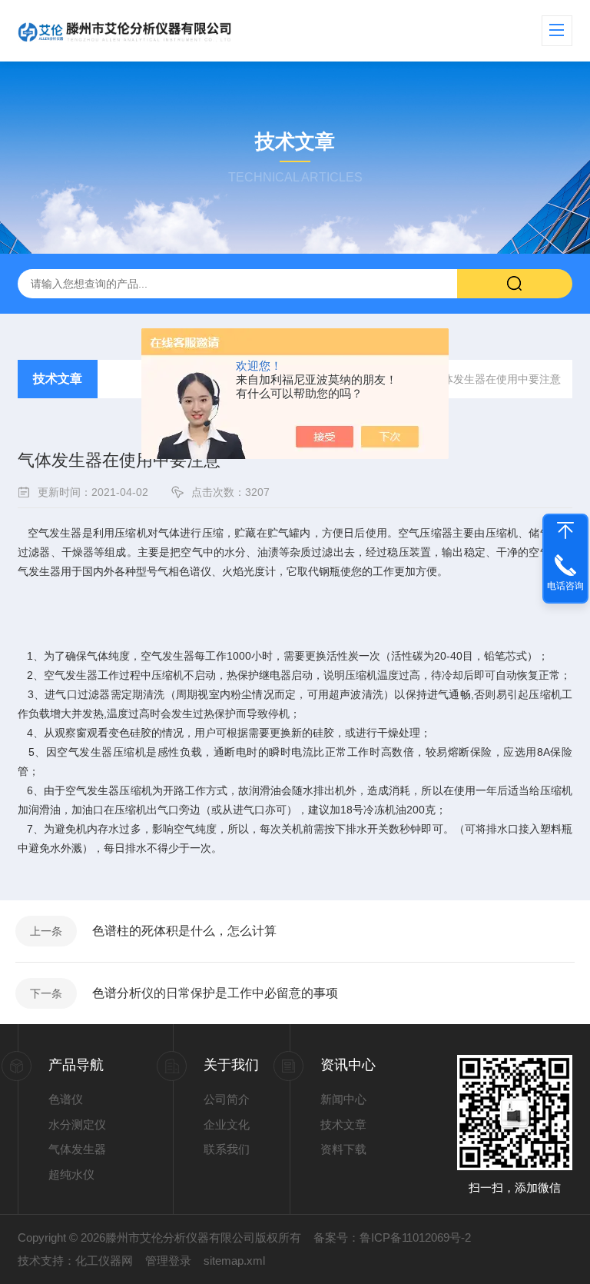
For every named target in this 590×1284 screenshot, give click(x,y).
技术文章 (57, 378)
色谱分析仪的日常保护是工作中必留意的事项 (215, 993)
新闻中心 (343, 1099)
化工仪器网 (104, 1260)
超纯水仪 (71, 1174)
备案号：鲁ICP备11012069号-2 (392, 1237)
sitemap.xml (234, 1260)
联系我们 (227, 1149)
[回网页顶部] (565, 530)
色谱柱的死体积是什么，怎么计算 (184, 930)
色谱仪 (65, 1099)
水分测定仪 (77, 1124)
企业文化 (227, 1124)
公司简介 (227, 1099)
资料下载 (343, 1149)
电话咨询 (565, 585)
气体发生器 (77, 1149)
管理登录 (168, 1260)
